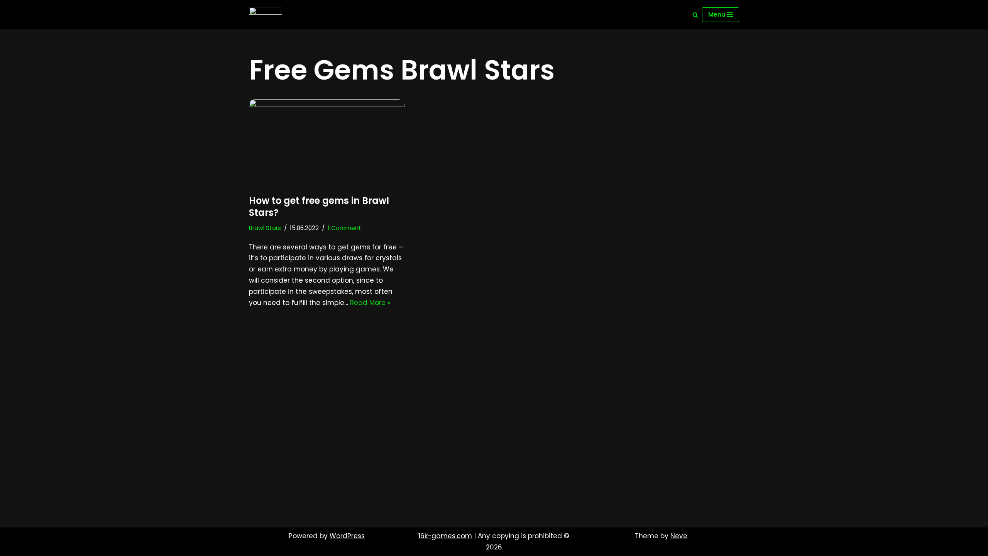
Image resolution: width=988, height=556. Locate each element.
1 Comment (344, 228)
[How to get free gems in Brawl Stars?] (326, 143)
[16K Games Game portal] (265, 14)
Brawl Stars (265, 228)
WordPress (347, 536)
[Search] (695, 15)
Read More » (370, 302)
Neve (678, 536)
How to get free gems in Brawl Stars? (319, 206)
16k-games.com (445, 536)
